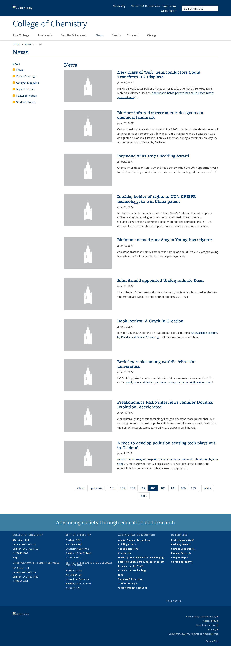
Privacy (213, 629)
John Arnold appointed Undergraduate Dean (160, 280)
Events (116, 35)
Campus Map (179, 557)
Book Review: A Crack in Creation (150, 321)
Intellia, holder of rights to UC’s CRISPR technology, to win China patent (156, 199)
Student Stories (26, 102)
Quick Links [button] (168, 10)
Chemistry (119, 6)
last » (145, 496)
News (100, 35)
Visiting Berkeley (182, 561)
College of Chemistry (50, 24)
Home (16, 44)
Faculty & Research (74, 35)
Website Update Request (132, 587)
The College (21, 35)
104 (144, 488)
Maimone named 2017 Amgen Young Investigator (164, 239)
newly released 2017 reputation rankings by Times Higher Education (169, 382)
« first (82, 488)
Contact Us (124, 553)
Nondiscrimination (207, 625)
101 (113, 488)
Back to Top (212, 641)
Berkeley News (180, 544)
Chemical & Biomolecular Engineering (153, 6)
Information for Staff (130, 566)
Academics (45, 35)
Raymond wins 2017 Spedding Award (153, 156)
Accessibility (210, 620)
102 (123, 488)
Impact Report (25, 89)
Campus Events (181, 553)
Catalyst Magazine (27, 82)
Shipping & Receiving (130, 579)
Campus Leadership (183, 548)
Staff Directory (127, 583)
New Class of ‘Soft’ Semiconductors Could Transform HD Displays (158, 74)
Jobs (120, 574)
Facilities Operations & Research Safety (141, 561)
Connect (133, 35)
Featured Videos (26, 95)
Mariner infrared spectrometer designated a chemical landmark (160, 115)
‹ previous (97, 488)
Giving (151, 35)
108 (184, 488)
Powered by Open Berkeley (202, 616)
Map (15, 557)
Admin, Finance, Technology (134, 540)
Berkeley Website (182, 540)
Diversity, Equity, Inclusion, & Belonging (141, 557)
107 (174, 488)
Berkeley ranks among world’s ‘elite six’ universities (156, 364)
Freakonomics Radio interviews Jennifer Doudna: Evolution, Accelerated (165, 404)
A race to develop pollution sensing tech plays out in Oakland (166, 445)
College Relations (128, 548)
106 (164, 488)
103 (134, 488)
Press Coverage (26, 76)
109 (194, 488)
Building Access (127, 544)
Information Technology (132, 570)
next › (208, 488)
